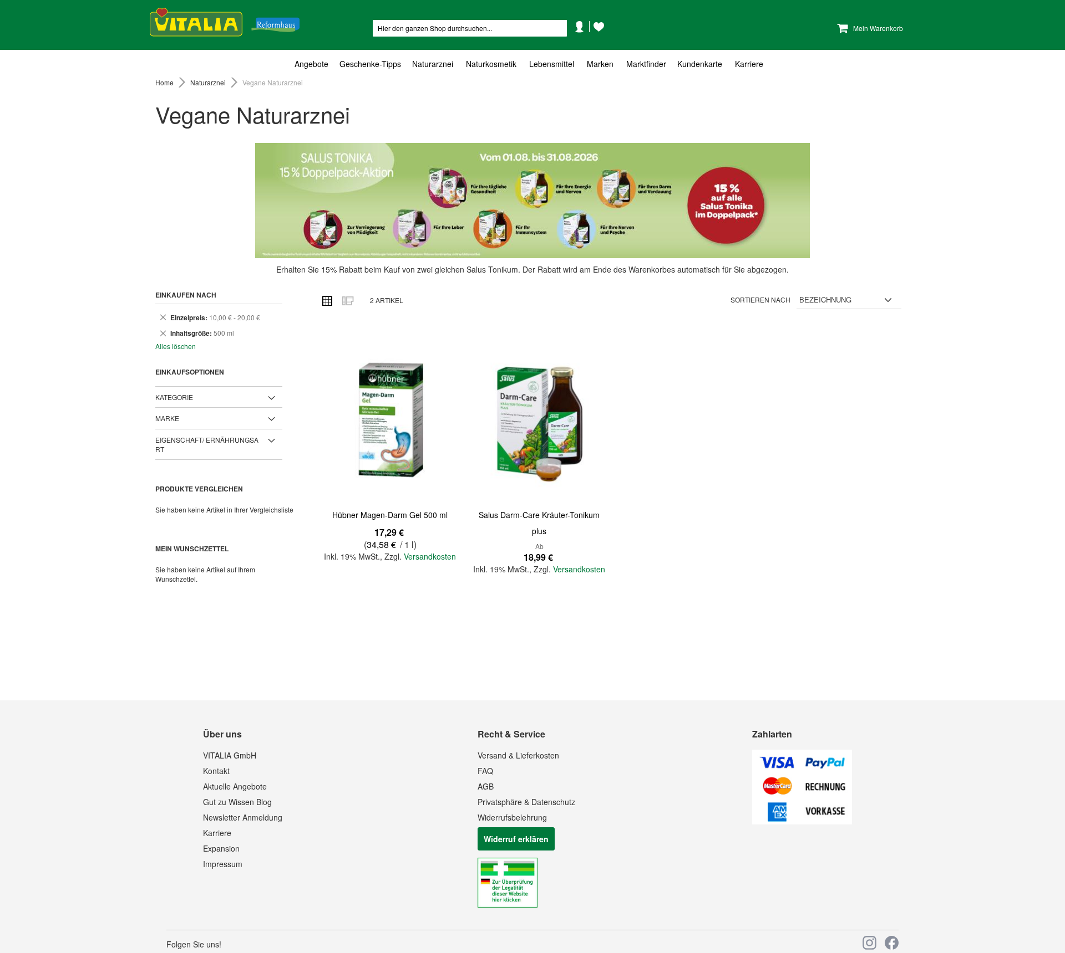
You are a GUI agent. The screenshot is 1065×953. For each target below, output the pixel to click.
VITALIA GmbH (229, 755)
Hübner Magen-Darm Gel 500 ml (390, 514)
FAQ (485, 770)
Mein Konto (584, 43)
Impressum (222, 863)
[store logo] (225, 22)
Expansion (221, 848)
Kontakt (216, 770)
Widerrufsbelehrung (512, 817)
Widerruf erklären (516, 838)
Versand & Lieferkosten (518, 755)
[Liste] (347, 300)
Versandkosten (430, 556)
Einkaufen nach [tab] (185, 295)
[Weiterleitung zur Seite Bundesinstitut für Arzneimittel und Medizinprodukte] (507, 904)
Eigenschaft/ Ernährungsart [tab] (206, 444)
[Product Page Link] (390, 420)
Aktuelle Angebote (235, 786)
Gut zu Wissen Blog (237, 801)
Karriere (217, 832)
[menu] (532, 64)
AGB (486, 786)
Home (165, 82)
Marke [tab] (167, 418)
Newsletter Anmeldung (242, 817)
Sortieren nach (760, 299)
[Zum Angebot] (532, 200)
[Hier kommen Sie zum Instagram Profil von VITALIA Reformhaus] (869, 943)
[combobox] (470, 28)
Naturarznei (208, 82)
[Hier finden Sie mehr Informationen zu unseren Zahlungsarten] (802, 821)
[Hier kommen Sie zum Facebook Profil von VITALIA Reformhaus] (892, 943)
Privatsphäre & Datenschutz (526, 801)
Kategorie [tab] (174, 397)
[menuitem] (314, 64)
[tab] (532, 64)
